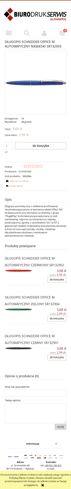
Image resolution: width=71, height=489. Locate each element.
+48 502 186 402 (52, 465)
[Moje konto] (44, 33)
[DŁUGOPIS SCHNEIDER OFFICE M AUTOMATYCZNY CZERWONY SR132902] (20, 271)
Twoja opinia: (13, 400)
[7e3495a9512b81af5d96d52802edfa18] (35, 82)
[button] (9, 33)
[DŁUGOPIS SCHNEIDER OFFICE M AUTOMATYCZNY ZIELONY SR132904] (20, 310)
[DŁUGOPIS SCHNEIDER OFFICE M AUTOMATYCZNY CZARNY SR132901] (20, 349)
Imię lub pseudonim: (17, 387)
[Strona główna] (35, 16)
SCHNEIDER (25, 171)
